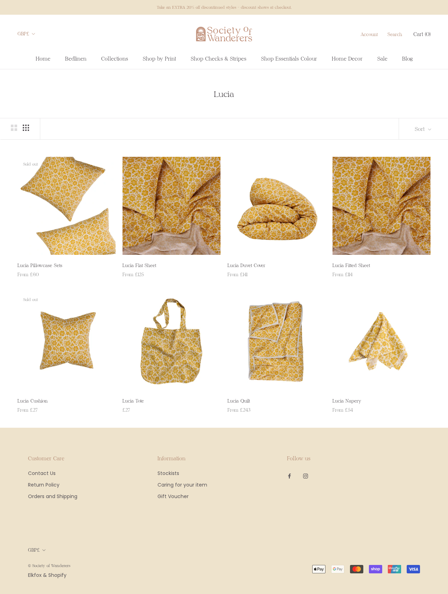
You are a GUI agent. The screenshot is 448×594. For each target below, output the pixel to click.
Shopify (57, 575)
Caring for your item (182, 484)
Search (394, 34)
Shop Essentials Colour (289, 58)
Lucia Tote (133, 401)
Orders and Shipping (52, 496)
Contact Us (42, 473)
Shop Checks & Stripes (218, 58)
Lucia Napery (346, 401)
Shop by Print (159, 58)
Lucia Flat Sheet (139, 265)
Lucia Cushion (33, 401)
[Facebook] (289, 476)
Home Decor (347, 58)
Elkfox (35, 575)
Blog (407, 58)
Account (369, 34)
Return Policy (43, 484)
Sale (382, 58)
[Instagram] (305, 476)
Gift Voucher (173, 496)
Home (43, 58)
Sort (420, 129)
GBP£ (23, 33)
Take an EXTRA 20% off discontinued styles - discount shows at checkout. (224, 7)
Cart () (421, 34)
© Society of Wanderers (49, 565)
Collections (114, 58)
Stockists (168, 473)
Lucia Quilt (238, 401)
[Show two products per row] (14, 128)
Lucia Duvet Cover (246, 265)
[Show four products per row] (26, 128)
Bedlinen (75, 58)
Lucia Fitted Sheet (351, 265)
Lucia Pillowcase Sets (40, 265)
